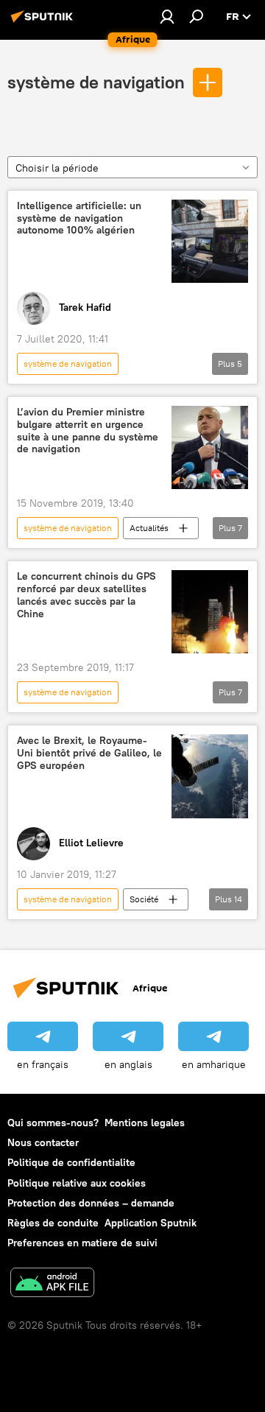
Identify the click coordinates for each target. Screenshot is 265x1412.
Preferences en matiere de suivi (82, 1242)
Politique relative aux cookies (76, 1183)
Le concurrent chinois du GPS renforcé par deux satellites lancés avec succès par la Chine (86, 594)
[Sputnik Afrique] (44, 22)
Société (144, 899)
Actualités (149, 527)
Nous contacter (43, 1142)
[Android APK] (52, 1284)
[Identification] (167, 16)
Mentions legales (145, 1122)
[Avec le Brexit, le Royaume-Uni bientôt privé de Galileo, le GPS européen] (210, 776)
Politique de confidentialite (71, 1162)
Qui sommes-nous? (53, 1122)
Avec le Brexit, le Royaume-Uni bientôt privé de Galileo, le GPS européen (89, 753)
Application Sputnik (151, 1222)
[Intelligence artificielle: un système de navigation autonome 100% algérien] (210, 241)
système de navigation (96, 82)
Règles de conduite (53, 1222)
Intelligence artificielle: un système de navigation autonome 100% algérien (79, 218)
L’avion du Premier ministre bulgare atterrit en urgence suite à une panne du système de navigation (87, 430)
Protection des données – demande (90, 1202)
